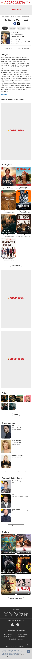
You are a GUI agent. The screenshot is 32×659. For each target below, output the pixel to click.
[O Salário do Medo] (8, 200)
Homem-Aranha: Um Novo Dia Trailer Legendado (8, 593)
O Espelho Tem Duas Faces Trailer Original (24, 552)
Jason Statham (16, 509)
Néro (8, 187)
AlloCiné (6, 634)
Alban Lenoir (15, 426)
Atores (12, 16)
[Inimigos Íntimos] (23, 224)
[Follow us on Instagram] (16, 614)
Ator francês (17, 16)
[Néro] (8, 176)
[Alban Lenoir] (6, 432)
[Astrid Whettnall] (6, 446)
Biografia (6, 54)
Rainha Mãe (23, 187)
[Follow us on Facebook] (6, 614)
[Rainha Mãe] (23, 176)
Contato (16, 645)
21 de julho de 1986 (24, 41)
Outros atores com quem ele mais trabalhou (16, 472)
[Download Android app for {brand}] (18, 624)
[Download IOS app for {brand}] (13, 624)
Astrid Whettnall (16, 440)
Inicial (3, 16)
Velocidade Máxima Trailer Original (24, 572)
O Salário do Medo (8, 211)
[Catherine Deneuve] (6, 461)
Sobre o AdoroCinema (7, 645)
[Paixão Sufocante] (8, 224)
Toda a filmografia (16, 265)
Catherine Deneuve (17, 455)
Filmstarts (21, 634)
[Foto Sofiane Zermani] (4, 398)
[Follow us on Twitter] (11, 614)
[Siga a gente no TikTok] (21, 614)
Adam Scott (15, 495)
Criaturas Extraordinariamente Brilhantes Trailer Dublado (8, 552)
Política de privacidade (11, 646)
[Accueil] (14, 2)
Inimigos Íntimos (24, 234)
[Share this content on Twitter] (18, 23)
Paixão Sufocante (8, 234)
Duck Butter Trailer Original (24, 593)
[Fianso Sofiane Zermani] (5, 37)
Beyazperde (21, 636)
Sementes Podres (8, 258)
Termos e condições (24, 645)
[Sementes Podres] (8, 248)
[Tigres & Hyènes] (23, 200)
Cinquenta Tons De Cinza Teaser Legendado (8, 572)
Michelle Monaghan (17, 480)
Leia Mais (4, 94)
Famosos (7, 16)
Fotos (4, 393)
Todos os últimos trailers (16, 598)
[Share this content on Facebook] (14, 23)
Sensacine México (14, 639)
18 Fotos (16, 414)
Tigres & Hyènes (24, 211)
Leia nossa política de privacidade (13, 655)
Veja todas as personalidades (16, 526)
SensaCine (6, 636)
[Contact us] (26, 614)
